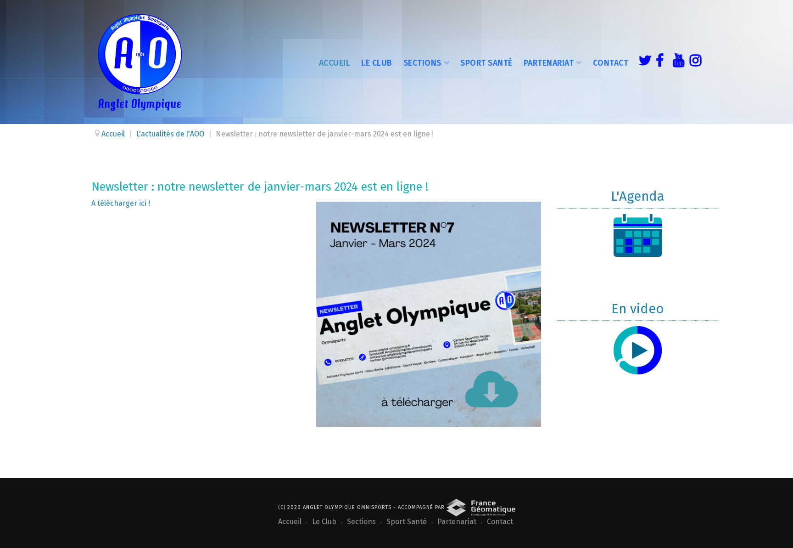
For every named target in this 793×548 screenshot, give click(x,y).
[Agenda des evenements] (637, 235)
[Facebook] (659, 62)
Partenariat (549, 63)
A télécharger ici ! (121, 203)
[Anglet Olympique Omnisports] (139, 62)
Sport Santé (486, 63)
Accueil (335, 63)
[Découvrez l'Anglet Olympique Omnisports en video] (637, 350)
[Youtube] (676, 62)
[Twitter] (642, 62)
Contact (611, 63)
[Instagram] (693, 62)
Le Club (376, 63)
